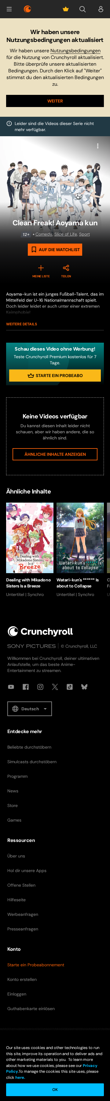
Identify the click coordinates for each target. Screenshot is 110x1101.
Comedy (43, 234)
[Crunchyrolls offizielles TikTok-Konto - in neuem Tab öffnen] (69, 687)
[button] (9, 9)
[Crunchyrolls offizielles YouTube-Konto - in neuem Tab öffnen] (11, 687)
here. (19, 1077)
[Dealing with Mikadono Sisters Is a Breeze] (29, 550)
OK (55, 1089)
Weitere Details (21, 324)
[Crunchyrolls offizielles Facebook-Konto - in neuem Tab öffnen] (25, 687)
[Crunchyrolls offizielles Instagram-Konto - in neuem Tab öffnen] (40, 687)
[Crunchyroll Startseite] (40, 631)
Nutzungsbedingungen (75, 50)
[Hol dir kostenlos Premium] (65, 9)
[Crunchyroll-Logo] (27, 9)
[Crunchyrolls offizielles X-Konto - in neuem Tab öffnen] (55, 687)
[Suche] (82, 9)
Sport (84, 234)
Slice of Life (65, 234)
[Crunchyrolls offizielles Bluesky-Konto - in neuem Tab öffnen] (84, 687)
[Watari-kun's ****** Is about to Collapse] (80, 550)
